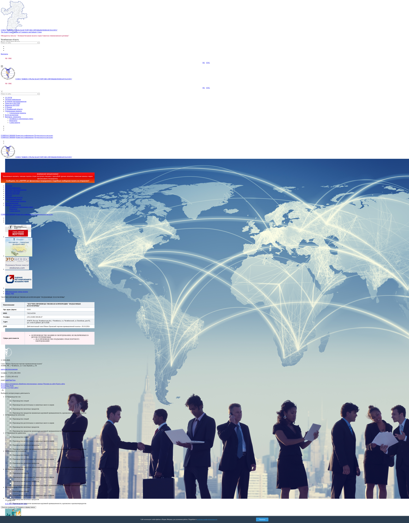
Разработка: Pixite (7, 386)
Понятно (262, 519)
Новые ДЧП (9, 293)
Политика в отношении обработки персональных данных (22, 384)
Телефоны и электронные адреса (21, 119)
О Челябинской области (13, 109)
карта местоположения (9, 369)
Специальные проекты (13, 111)
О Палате (8, 107)
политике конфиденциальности (207, 519)
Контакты (4, 54)
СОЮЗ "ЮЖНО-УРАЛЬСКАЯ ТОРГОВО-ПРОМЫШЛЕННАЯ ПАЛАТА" (29, 30)
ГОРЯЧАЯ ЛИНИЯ (8, 135)
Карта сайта (60, 384)
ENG (208, 63)
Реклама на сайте (49, 384)
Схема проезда (14, 122)
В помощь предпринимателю (15, 101)
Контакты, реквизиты (13, 117)
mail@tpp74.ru (10, 380)
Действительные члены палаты (16, 292)
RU (204, 63)
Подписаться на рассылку (43, 135)
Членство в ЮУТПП (12, 103)
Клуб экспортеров (11, 115)
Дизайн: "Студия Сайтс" (10, 387)
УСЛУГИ (8, 98)
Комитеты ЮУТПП (12, 105)
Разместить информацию (25, 135)
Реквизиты (13, 121)
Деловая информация (13, 99)
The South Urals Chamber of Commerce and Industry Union (21, 32)
